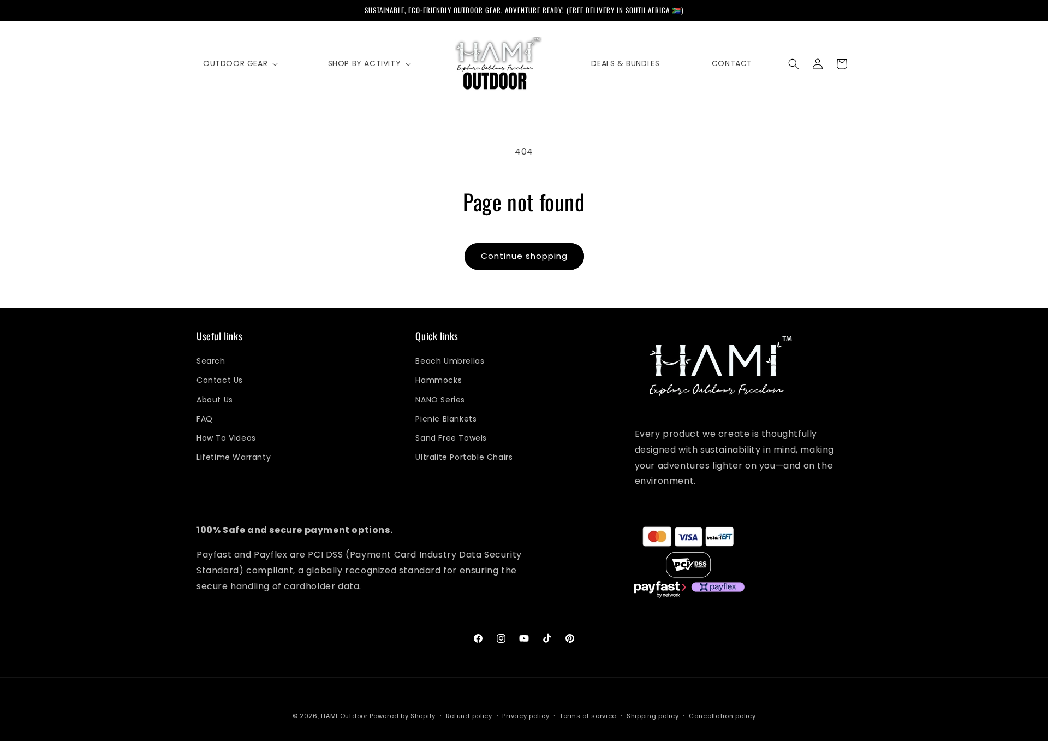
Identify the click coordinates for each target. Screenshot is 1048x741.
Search (210, 361)
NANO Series (440, 399)
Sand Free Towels (451, 437)
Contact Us (219, 380)
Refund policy (469, 715)
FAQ (204, 418)
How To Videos (226, 437)
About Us (214, 399)
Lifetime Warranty (233, 457)
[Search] (794, 64)
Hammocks (438, 380)
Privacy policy (525, 715)
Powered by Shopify (403, 716)
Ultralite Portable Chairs (464, 457)
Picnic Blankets (446, 418)
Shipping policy (653, 715)
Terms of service (587, 715)
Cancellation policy (722, 715)
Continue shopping (524, 256)
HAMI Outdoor (344, 716)
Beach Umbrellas (449, 361)
